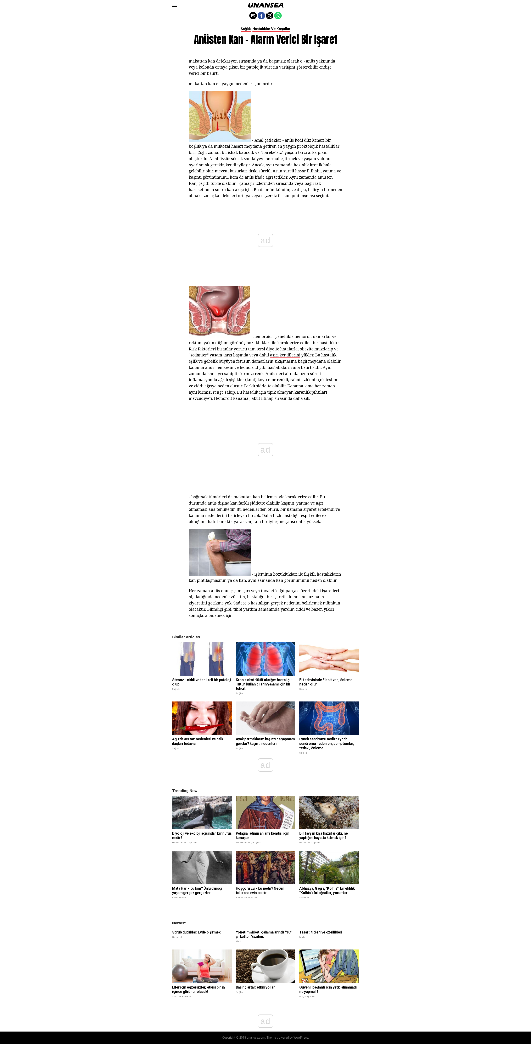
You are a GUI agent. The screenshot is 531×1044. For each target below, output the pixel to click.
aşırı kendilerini (285, 355)
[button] (174, 5)
